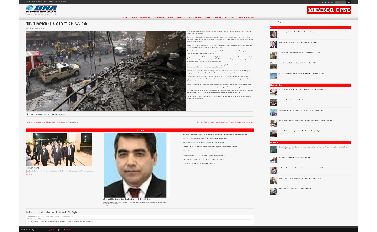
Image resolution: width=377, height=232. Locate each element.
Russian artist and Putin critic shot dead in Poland (199, 163)
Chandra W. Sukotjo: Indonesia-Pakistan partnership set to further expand (300, 178)
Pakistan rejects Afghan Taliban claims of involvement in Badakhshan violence (301, 73)
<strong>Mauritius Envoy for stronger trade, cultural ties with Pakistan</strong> (302, 110)
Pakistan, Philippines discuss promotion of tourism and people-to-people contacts (302, 89)
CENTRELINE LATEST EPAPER (246, 18)
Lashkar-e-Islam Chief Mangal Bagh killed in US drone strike (47, 122)
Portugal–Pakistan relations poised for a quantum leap (294, 157)
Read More (29, 174)
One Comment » (59, 114)
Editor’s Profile (37, 1)
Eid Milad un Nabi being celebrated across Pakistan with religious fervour (300, 52)
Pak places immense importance (205, 138)
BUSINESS (134, 18)
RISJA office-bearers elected (192, 151)
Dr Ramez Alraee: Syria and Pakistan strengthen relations (295, 188)
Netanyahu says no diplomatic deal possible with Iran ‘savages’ (297, 32)
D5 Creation (54, 230)
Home (28, 1)
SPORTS (226, 18)
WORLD (233, 18)
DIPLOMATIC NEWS (145, 18)
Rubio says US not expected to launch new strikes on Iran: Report (298, 42)
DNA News (30, 28)
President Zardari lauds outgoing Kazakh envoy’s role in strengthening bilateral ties (303, 131)
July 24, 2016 (40, 28)
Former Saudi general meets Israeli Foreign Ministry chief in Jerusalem (229, 122)
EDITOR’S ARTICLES (159, 18)
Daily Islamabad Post (50, 1)
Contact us (62, 1)
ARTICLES (125, 18)
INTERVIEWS (198, 18)
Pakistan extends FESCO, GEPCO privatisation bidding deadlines (204, 155)
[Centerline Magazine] (277, 22)
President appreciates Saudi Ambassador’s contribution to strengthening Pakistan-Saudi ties (305, 120)
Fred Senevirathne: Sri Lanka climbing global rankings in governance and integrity (302, 168)
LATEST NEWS (208, 18)
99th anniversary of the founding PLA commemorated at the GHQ (204, 142)
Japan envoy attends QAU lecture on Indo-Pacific (292, 100)
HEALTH (190, 18)
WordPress (69, 230)
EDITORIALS (171, 18)
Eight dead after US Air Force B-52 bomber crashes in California (203, 159)
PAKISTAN (218, 18)
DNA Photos (181, 18)
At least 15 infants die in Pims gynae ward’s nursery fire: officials (297, 63)
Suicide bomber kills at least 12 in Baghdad (60, 212)
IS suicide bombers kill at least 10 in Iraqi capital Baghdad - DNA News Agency (48, 216)
